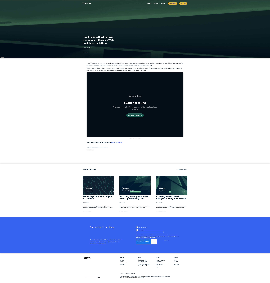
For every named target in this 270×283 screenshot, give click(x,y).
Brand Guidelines (159, 264)
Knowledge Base (159, 261)
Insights (139, 257)
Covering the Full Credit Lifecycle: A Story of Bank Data (171, 197)
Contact (175, 265)
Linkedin (128, 273)
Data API (122, 261)
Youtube (133, 273)
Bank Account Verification (125, 263)
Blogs (157, 267)
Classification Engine (142, 263)
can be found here (116, 142)
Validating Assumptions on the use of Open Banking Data (133, 197)
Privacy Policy (152, 237)
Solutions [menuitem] (149, 3)
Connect (122, 260)
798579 (121, 277)
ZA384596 (142, 277)
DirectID (106, 147)
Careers (175, 263)
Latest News (176, 264)
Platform (122, 257)
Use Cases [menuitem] (156, 3)
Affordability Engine (142, 260)
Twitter (122, 273)
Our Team (176, 261)
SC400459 (131, 276)
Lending (86, 52)
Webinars (158, 265)
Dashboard (122, 264)
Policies (99, 277)
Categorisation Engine (142, 261)
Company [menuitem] (163, 3)
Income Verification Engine (143, 264)
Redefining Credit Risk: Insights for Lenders (97, 197)
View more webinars (182, 169)
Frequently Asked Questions (162, 263)
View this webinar (88, 211)
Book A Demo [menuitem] (183, 3)
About (175, 260)
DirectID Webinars (87, 49)
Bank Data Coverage (160, 260)
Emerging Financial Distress (144, 265)
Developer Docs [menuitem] (172, 3)
